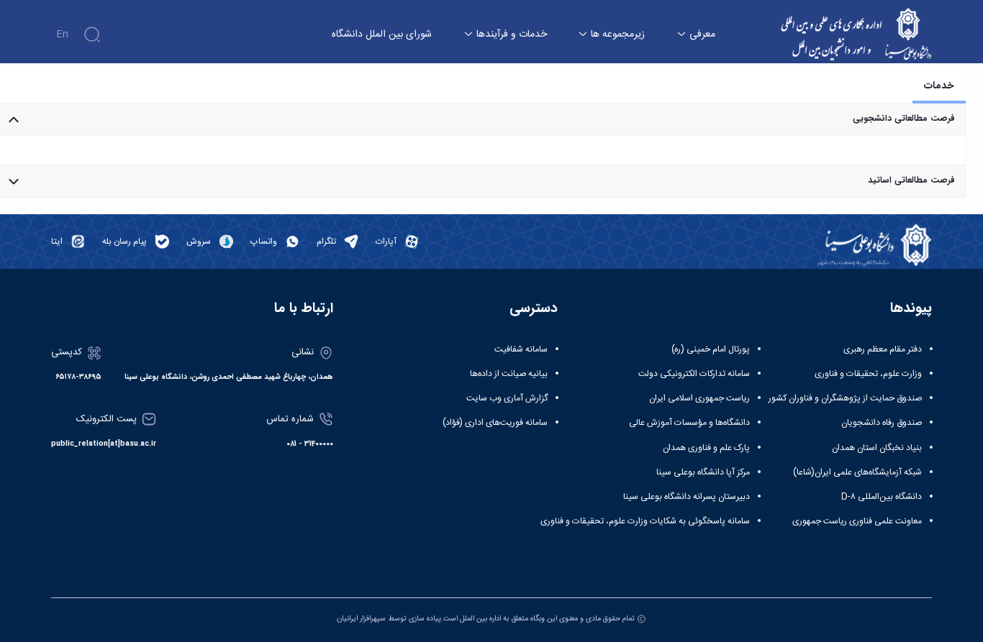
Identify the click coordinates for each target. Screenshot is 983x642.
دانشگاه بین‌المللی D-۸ (881, 497)
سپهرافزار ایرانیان (361, 619)
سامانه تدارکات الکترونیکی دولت (694, 374)
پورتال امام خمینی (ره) (710, 349)
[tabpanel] (483, 151)
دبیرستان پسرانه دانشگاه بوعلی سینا (686, 497)
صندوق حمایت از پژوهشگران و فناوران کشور (845, 398)
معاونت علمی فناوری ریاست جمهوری (857, 521)
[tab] (939, 85)
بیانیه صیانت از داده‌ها (509, 374)
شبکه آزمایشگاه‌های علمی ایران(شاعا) (857, 472)
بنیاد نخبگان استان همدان (877, 448)
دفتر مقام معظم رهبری (882, 349)
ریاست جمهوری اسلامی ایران (699, 398)
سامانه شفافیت (521, 349)
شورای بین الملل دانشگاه (382, 34)
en (62, 34)
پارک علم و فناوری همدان (706, 448)
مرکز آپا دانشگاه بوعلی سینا (703, 472)
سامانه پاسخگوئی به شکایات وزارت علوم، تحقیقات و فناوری (645, 521)
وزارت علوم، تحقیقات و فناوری (868, 374)
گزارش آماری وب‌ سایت (507, 398)
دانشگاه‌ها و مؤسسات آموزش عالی (689, 423)
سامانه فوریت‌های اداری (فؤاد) (495, 423)
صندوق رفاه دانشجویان (881, 423)
